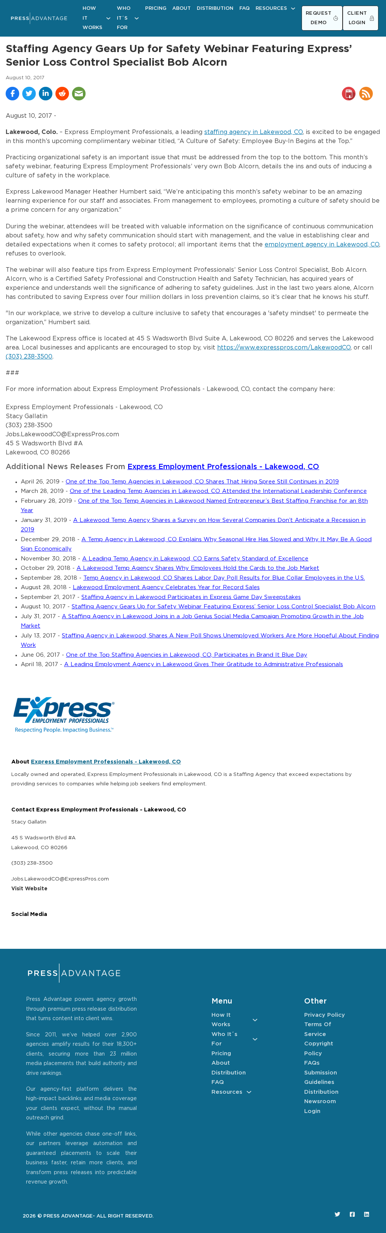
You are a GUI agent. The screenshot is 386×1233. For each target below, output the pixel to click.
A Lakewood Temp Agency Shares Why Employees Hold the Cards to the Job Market (198, 568)
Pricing (155, 8)
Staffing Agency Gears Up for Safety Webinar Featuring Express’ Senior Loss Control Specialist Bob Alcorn (223, 606)
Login (312, 1111)
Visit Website (29, 889)
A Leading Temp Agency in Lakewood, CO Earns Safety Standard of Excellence (195, 558)
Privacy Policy (324, 1015)
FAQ (244, 8)
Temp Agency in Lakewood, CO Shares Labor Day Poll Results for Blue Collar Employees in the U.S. (224, 578)
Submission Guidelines (320, 1077)
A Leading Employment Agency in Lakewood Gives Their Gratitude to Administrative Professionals (203, 664)
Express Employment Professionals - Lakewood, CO (223, 467)
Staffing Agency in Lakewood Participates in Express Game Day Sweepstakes (191, 597)
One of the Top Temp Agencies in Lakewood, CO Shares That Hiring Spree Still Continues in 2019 (202, 481)
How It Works (92, 18)
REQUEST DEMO (319, 18)
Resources (271, 8)
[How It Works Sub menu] (108, 18)
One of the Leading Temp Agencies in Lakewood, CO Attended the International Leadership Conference (218, 491)
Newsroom (320, 1101)
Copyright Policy (318, 1048)
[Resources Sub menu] (293, 8)
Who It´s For (123, 18)
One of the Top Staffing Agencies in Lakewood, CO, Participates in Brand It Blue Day (186, 655)
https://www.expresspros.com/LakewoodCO (284, 348)
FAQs (312, 1063)
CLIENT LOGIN (357, 18)
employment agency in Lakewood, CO (322, 245)
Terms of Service (317, 1029)
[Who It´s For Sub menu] (136, 18)
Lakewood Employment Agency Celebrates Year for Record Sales (166, 587)
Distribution (215, 8)
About (181, 8)
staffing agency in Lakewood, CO (253, 132)
